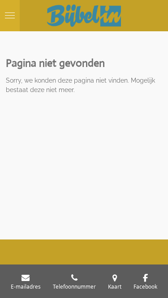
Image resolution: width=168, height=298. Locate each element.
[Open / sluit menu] (10, 15)
